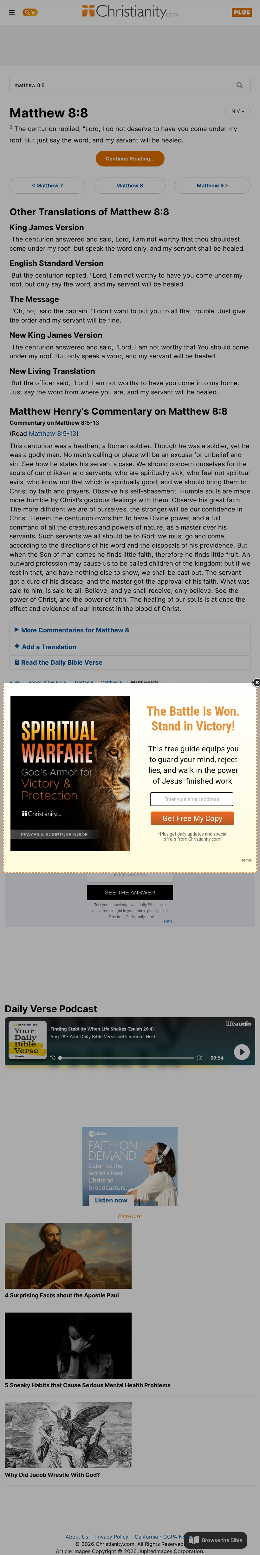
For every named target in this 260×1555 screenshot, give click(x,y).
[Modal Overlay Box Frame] (130, 778)
